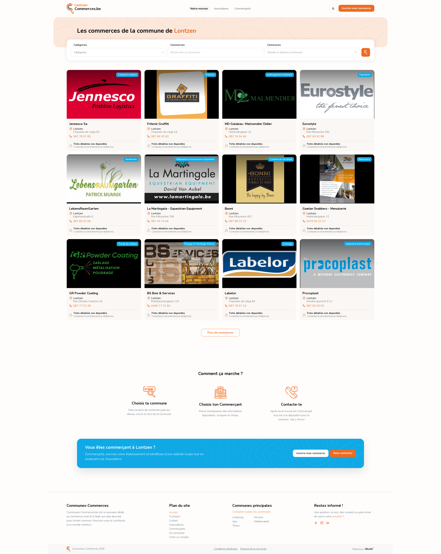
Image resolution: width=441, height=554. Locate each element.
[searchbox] (312, 52)
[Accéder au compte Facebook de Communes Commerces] (315, 523)
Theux (236, 525)
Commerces (177, 45)
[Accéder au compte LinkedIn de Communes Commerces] (328, 523)
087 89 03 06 (82, 221)
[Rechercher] (365, 52)
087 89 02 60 (160, 136)
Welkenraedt (261, 521)
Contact (173, 520)
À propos (174, 516)
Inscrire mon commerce (356, 8)
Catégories (80, 45)
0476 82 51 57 (316, 221)
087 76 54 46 (237, 136)
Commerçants (242, 8)
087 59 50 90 (315, 305)
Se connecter (177, 533)
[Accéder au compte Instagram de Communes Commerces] (322, 523)
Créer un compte (179, 537)
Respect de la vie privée (253, 548)
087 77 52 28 (82, 305)
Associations (221, 8)
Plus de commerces (220, 333)
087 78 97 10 (237, 305)
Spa (234, 521)
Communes (274, 45)
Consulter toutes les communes (251, 512)
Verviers (258, 517)
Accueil (173, 512)
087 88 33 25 (237, 221)
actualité (337, 516)
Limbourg (237, 517)
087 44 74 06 (160, 221)
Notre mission (199, 8)
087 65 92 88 (315, 136)
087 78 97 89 (82, 136)
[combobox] (312, 52)
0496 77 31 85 (160, 305)
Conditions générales (226, 548)
